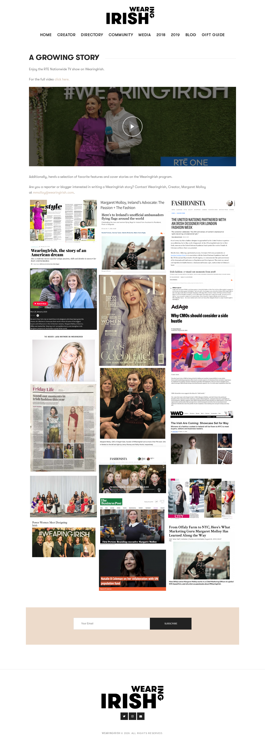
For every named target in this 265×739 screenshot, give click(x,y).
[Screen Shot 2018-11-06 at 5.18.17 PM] (63, 538)
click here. (62, 79)
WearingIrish (111, 733)
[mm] (201, 233)
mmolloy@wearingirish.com (53, 192)
